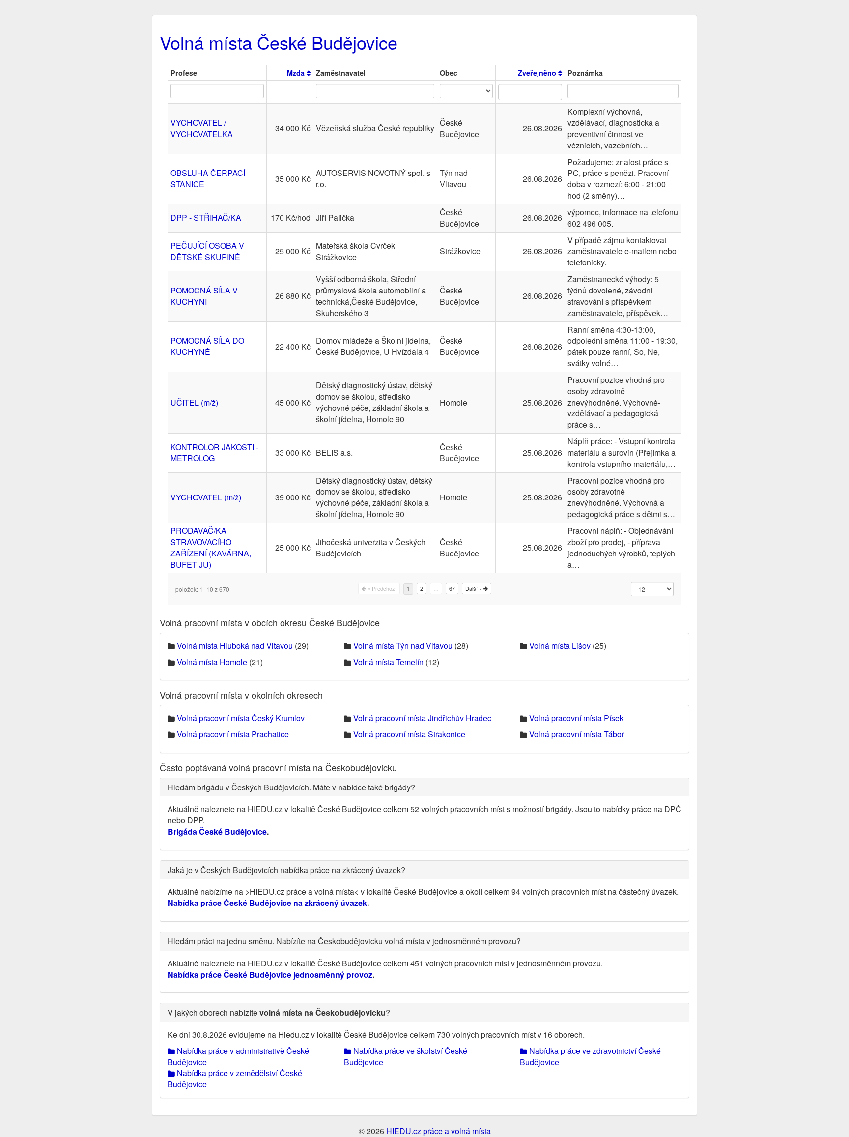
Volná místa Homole (212, 662)
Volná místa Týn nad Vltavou (403, 645)
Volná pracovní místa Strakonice (409, 734)
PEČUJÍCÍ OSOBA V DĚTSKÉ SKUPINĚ (207, 251)
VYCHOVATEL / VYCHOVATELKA (201, 128)
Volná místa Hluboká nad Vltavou (235, 645)
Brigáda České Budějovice (217, 831)
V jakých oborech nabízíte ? (279, 1012)
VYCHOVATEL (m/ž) (205, 497)
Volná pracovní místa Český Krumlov (241, 718)
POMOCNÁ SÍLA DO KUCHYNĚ (207, 346)
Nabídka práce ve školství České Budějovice (405, 1056)
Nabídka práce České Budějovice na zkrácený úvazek (267, 902)
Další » (474, 588)
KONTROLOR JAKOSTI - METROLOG (214, 452)
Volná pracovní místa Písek (576, 718)
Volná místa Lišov (560, 645)
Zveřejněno (538, 73)
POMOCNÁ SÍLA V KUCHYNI (204, 296)
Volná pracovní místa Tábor (576, 734)
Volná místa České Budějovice (278, 42)
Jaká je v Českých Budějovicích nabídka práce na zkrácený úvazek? (286, 869)
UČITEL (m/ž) (194, 402)
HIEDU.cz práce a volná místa (438, 1131)
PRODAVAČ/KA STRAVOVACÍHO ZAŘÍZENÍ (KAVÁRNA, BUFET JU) (210, 547)
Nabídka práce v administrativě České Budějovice (238, 1056)
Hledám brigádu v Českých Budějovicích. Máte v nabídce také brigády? (291, 787)
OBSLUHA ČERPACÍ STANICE (207, 178)
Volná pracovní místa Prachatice (233, 734)
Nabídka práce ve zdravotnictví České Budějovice (590, 1056)
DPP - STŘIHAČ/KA (205, 217)
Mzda (297, 73)
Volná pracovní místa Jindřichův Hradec (422, 718)
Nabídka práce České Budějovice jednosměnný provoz (270, 974)
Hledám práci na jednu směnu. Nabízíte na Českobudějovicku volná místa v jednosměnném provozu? (344, 941)
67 (452, 588)
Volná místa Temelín (388, 662)
